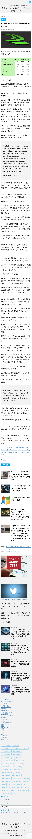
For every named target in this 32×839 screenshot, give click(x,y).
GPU (2, 724)
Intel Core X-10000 (6, 781)
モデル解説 (4, 737)
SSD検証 (4, 703)
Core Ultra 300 (5, 766)
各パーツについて (6, 722)
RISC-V (27, 787)
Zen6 (3, 793)
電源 (2, 732)
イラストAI (4, 705)
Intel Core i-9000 (6, 775)
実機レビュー (5, 739)
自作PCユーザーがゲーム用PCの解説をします (16, 830)
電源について (5, 719)
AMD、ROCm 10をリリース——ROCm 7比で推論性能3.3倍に (21, 664)
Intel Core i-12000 (16, 775)
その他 (4, 460)
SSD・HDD (5, 729)
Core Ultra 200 (19, 763)
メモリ (3, 730)
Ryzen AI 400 (13, 790)
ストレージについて (7, 715)
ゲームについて (6, 717)
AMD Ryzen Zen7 (17, 757)
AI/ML (3, 745)
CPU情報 (4, 708)
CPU (2, 726)
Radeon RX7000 (21, 784)
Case (3, 734)
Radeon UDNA (15, 787)
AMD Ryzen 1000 (6, 751)
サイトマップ (5, 799)
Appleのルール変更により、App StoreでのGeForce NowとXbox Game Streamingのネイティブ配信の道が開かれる (21, 514)
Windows (25, 790)
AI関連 (8, 745)
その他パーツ (5, 736)
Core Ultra (11, 763)
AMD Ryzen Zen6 (6, 757)
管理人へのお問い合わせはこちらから (14, 812)
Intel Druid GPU (17, 781)
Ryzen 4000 (5, 790)
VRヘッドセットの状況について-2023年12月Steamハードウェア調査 (21, 488)
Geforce (19, 766)
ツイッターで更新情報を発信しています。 (15, 599)
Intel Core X (26, 778)
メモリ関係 (4, 714)
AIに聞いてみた (6, 707)
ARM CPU (4, 763)
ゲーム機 (8, 793)
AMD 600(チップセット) (8, 748)
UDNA (19, 790)
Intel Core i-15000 (6, 778)
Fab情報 (13, 766)
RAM (22, 787)
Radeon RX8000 (6, 787)
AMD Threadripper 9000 (21, 760)
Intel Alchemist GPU (18, 769)
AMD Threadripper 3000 (8, 760)
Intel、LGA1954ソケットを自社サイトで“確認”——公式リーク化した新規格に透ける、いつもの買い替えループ (20, 634)
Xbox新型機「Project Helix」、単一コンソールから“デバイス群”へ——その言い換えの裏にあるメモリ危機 (20, 650)
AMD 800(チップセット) (22, 748)
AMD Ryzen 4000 (6, 754)
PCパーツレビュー (7, 701)
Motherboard (5, 727)
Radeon (4, 784)
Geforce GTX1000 (6, 769)
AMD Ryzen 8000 (17, 754)
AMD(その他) (15, 745)
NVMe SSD (26, 781)
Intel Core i (17, 772)
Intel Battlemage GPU (7, 772)
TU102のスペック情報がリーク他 (15, 551)
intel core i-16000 (17, 778)
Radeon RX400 (11, 784)
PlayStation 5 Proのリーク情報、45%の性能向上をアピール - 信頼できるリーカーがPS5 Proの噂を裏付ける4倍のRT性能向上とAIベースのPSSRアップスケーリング (21, 533)
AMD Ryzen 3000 (17, 751)
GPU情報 (4, 710)
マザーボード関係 (6, 712)
